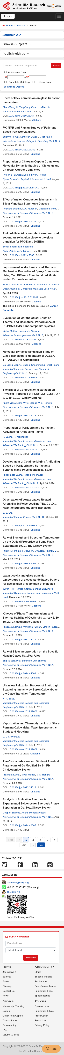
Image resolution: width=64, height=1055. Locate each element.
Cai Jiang (8, 364)
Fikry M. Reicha (37, 174)
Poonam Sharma (12, 208)
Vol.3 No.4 (47, 631)
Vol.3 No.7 (21, 707)
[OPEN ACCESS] (54, 5)
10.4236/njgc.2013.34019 (22, 787)
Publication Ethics (44, 1011)
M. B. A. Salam (11, 284)
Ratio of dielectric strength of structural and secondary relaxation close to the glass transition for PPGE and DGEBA (31, 237)
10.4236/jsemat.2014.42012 (23, 487)
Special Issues (42, 995)
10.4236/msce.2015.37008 (22, 711)
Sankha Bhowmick (43, 588)
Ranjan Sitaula (24, 588)
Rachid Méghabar (33, 474)
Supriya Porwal (11, 136)
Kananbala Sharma (29, 331)
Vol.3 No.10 (38, 517)
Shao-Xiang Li (10, 107)
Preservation (41, 1015)
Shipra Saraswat (11, 660)
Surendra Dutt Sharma (34, 660)
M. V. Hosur (26, 284)
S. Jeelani (54, 284)
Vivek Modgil (30, 402)
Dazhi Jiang (53, 364)
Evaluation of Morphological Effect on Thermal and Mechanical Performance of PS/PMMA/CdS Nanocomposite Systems (29, 322)
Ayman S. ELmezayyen (15, 174)
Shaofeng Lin (38, 364)
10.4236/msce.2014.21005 (22, 377)
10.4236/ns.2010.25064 (21, 115)
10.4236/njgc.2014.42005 (22, 825)
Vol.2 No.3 (37, 335)
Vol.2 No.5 (26, 111)
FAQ (5, 1030)
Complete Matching (19, 82)
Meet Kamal (45, 136)
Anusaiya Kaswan (12, 626)
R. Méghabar (21, 436)
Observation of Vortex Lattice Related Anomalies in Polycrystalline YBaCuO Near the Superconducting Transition (30, 503)
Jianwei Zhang (22, 364)
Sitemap (7, 986)
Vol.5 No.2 (47, 555)
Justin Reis (9, 588)
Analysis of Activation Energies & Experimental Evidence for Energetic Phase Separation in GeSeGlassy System (31, 803)
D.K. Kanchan (29, 208)
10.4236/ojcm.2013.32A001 (23, 297)
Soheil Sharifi (10, 246)
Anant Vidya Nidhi (12, 402)
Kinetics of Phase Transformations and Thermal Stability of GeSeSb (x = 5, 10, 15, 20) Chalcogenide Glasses (31, 617)
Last (24, 844)
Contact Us (9, 991)
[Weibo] (50, 864)
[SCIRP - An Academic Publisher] (24, 5)
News (6, 995)
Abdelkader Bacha (13, 474)
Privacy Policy (42, 1025)
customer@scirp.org (18, 882)
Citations (36, 120)
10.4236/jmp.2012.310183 (22, 525)
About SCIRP (44, 966)
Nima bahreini (25, 246)
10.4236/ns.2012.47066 (21, 255)
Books (6, 981)
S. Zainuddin (40, 284)
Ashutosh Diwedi (29, 136)
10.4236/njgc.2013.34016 (22, 639)
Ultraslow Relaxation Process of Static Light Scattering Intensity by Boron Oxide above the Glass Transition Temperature (31, 689)
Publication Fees (44, 991)
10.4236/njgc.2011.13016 (22, 221)
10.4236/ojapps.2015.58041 (23, 187)
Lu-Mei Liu (44, 107)
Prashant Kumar (11, 774)
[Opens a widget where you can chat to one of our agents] (51, 1049)
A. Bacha (7, 436)
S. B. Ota (7, 512)
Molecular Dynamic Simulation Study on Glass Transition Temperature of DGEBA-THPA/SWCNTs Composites (29, 355)
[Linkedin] (35, 864)
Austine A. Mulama (13, 550)
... (47, 839)
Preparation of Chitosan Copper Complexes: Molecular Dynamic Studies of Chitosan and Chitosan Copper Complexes (31, 165)
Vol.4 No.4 (47, 665)
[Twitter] (4, 864)
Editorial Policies (43, 976)
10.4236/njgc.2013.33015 (22, 415)
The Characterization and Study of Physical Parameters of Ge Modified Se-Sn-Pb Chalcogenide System (31, 765)
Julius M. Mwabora (34, 550)
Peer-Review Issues (45, 986)
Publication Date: (17, 72)
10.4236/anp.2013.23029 (22, 339)
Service (8, 1001)
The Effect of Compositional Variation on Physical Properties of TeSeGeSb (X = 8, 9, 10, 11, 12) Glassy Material (31, 393)
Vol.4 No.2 (32, 483)
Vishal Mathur (10, 331)
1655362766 (13, 892)
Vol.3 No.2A (50, 288)
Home (9, 25)
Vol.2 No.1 (21, 373)
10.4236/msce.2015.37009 (22, 749)
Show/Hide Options (14, 86)
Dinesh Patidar (50, 626)
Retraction (40, 1020)
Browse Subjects (16, 44)
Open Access (42, 1006)
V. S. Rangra (45, 402)
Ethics (38, 972)
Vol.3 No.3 (47, 407)
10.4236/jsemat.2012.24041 (23, 449)
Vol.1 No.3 (47, 213)
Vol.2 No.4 (54, 141)
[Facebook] (20, 864)
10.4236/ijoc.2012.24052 (21, 149)
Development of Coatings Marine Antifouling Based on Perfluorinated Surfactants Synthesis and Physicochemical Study (31, 465)
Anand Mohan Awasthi (34, 812)
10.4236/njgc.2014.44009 (22, 673)
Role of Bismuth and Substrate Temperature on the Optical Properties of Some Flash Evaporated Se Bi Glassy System (31, 541)
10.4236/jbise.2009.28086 (22, 601)
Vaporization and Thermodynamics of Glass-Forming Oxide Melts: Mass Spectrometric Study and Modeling (31, 727)
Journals (20, 25)
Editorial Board (44, 82)
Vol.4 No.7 (26, 251)
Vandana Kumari (32, 626)
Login (8, 16)
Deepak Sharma (11, 812)
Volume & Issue (11, 1034)
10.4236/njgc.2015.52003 (22, 563)
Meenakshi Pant (47, 208)
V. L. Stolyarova (11, 736)
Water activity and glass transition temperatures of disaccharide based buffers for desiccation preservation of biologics (31, 579)
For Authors (41, 981)
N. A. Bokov (9, 698)
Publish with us (15, 53)
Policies (40, 1001)
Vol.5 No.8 (45, 179)
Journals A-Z (9, 972)
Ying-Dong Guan (28, 107)
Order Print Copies (13, 1015)
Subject (7, 976)
